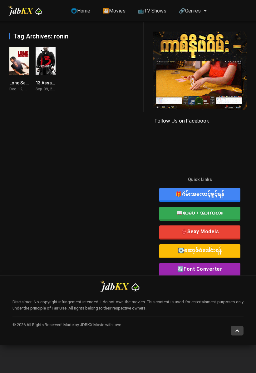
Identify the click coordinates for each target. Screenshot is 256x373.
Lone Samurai (23, 82)
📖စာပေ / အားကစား (199, 213)
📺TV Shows (152, 11)
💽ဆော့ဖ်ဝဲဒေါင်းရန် (200, 250)
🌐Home (80, 11)
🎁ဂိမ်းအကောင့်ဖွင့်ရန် (199, 194)
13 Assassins (49, 82)
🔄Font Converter (200, 269)
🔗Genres (190, 11)
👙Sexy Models (200, 231)
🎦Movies (114, 11)
